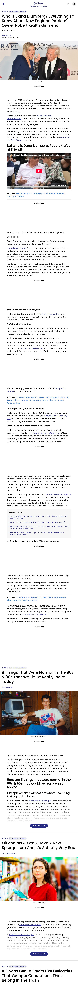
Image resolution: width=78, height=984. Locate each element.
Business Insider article (30, 924)
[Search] (68, 4)
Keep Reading (39, 825)
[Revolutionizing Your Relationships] (39, 3)
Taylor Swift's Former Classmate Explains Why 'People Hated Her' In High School (39, 517)
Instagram (27, 614)
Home (4, 12)
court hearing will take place (57, 494)
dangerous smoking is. (40, 800)
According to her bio (16, 248)
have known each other (47, 314)
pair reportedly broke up (32, 348)
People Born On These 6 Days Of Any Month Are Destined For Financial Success (37, 533)
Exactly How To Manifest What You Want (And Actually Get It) (37, 522)
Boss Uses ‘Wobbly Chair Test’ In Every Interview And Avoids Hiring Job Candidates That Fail (39, 527)
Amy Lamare (6, 35)
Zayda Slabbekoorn (9, 853)
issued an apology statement (45, 433)
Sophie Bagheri (7, 687)
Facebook (41, 614)
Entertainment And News (17, 12)
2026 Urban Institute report (21, 934)
